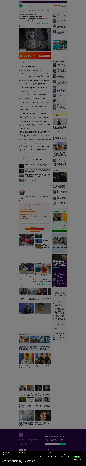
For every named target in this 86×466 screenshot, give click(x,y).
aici (24, 461)
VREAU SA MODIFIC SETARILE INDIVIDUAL (76, 460)
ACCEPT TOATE (76, 456)
